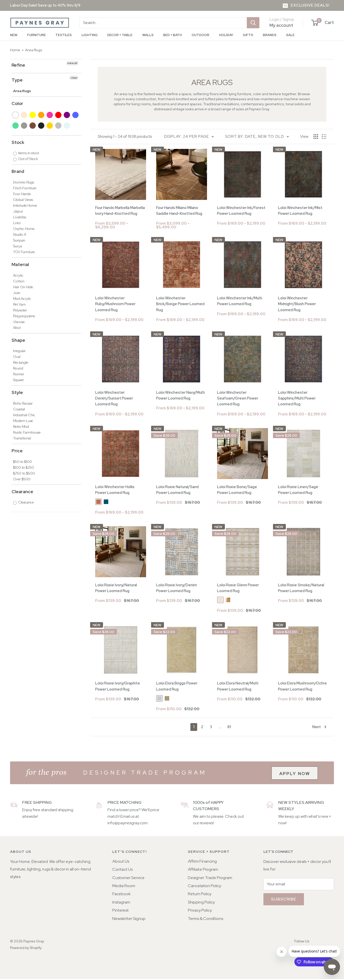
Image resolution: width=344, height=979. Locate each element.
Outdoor (200, 35)
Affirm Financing (202, 861)
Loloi (17, 223)
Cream (24, 115)
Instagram (121, 902)
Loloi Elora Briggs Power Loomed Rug (176, 686)
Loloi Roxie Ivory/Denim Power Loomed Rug (176, 588)
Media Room (123, 885)
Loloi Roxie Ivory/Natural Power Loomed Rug (116, 588)
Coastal (19, 409)
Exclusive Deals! (310, 5)
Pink (50, 115)
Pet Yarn (19, 304)
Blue (75, 115)
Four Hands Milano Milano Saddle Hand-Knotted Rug (179, 210)
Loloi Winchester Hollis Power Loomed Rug (114, 489)
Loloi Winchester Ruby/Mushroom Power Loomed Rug (115, 304)
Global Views (23, 199)
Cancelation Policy (204, 885)
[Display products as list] (324, 136)
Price (17, 451)
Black (41, 125)
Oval (16, 356)
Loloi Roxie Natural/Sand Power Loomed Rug (177, 489)
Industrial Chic (24, 415)
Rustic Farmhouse (27, 432)
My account (281, 25)
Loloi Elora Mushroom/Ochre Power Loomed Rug (302, 686)
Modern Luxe (23, 420)
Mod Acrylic (22, 298)
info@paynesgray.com (128, 823)
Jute (16, 292)
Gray (24, 125)
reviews (206, 823)
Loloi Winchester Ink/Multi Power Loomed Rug (239, 301)
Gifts (248, 35)
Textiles (63, 35)
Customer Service (128, 877)
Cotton (18, 281)
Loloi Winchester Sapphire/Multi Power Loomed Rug (297, 398)
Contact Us (122, 869)
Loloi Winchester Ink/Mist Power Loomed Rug (300, 210)
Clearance (22, 491)
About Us (120, 861)
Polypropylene (24, 316)
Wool (17, 327)
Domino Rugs (23, 182)
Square (18, 380)
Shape (18, 340)
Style (17, 392)
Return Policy (199, 893)
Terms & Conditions (205, 918)
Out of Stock (27, 158)
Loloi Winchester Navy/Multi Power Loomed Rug (180, 395)
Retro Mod (21, 426)
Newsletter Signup (129, 918)
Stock (18, 142)
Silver (58, 125)
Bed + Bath (172, 35)
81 (229, 726)
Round (18, 368)
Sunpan (19, 240)
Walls (148, 35)
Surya (17, 246)
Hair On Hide (23, 287)
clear (74, 78)
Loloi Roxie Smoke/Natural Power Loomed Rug (301, 588)
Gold (50, 125)
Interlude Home (25, 205)
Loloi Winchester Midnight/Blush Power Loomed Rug (297, 304)
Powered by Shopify (26, 947)
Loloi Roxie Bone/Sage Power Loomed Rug (237, 489)
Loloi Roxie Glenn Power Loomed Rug (238, 588)
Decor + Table (119, 35)
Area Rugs (33, 50)
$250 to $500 (24, 473)
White (15, 115)
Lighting (90, 35)
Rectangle (20, 362)
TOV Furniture (24, 252)
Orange (41, 115)
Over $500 (21, 479)
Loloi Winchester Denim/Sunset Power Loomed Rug (114, 398)
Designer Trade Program (210, 877)
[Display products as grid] (316, 136)
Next (316, 726)
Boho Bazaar (23, 403)
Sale (290, 35)
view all (72, 63)
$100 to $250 (23, 467)
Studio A (19, 234)
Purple (67, 115)
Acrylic (18, 275)
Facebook (121, 893)
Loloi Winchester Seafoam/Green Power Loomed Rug (237, 398)
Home (15, 50)
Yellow (32, 115)
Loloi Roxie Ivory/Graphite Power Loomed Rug (117, 686)
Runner (18, 374)
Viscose (19, 322)
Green (15, 125)
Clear (67, 125)
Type (17, 80)
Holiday (226, 35)
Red (58, 115)
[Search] (253, 22)
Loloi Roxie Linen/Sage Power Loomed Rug (298, 489)
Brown (32, 125)
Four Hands (22, 194)
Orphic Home (24, 228)
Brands (270, 35)
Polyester (20, 310)
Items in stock (28, 153)
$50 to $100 (22, 461)
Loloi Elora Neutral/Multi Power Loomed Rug (237, 686)
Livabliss (19, 217)
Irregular (19, 351)
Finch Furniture (24, 188)
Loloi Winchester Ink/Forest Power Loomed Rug (241, 210)
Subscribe (283, 899)
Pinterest (120, 910)
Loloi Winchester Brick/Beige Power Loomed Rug (180, 304)
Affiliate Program (203, 869)
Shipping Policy (201, 902)
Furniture (36, 35)
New (13, 35)
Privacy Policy (200, 910)
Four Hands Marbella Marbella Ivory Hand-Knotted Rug (120, 210)
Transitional (22, 438)
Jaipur (18, 211)
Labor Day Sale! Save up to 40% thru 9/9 (45, 5)
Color (17, 103)
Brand (18, 171)
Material (20, 264)
